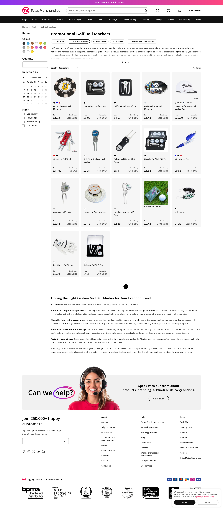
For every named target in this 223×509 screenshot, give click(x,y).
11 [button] (39, 90)
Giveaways (112, 19)
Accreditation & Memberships (108, 439)
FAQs (143, 437)
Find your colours (148, 460)
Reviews (105, 455)
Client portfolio (108, 450)
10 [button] (35, 90)
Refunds (184, 437)
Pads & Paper (75, 19)
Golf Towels (101, 41)
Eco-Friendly (184, 19)
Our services (146, 466)
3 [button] (35, 86)
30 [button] (31, 100)
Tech (100, 19)
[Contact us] (157, 10)
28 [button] (24, 100)
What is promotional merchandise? (150, 454)
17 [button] (35, 93)
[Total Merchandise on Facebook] (23, 451)
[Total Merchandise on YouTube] (38, 451)
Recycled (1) (32, 118)
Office (89, 19)
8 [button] (27, 90)
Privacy (183, 432)
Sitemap (144, 447)
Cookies (183, 453)
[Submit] (65, 441)
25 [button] (39, 97)
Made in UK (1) (33, 121)
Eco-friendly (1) (33, 114)
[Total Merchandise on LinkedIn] (43, 451)
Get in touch (158, 398)
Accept (184, 502)
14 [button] (24, 93)
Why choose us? (108, 427)
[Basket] (179, 10)
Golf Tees (119, 41)
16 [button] (31, 93)
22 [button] (28, 97)
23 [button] (31, 97)
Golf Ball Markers (48, 27)
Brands (60, 19)
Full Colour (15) (33, 125)
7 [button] (24, 90)
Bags (24, 19)
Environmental (186, 442)
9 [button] (31, 90)
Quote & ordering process (152, 422)
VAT (191, 10)
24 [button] (35, 97)
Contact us (106, 466)
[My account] (168, 10)
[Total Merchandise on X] (34, 452)
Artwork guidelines (149, 427)
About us (105, 422)
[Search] (145, 10)
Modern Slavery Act (189, 447)
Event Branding (129, 19)
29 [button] (28, 100)
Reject (207, 502)
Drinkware (46, 19)
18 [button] (39, 93)
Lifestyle (158, 19)
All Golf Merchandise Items (143, 41)
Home (25, 27)
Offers (171, 19)
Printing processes (149, 432)
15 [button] (28, 93)
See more (126, 62)
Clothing (145, 19)
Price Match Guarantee (190, 458)
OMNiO (104, 445)
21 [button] (24, 97)
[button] (107, 10)
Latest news (146, 442)
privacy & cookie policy (205, 497)
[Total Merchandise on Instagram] (28, 451)
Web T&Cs (184, 422)
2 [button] (31, 86)
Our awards (106, 432)
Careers (104, 460)
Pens (34, 19)
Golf (34, 27)
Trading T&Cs (186, 427)
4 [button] (38, 86)
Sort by (54, 68)
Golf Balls (60, 41)
